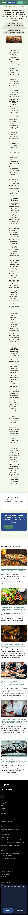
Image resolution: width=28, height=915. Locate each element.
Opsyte (14, 195)
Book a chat (8, 527)
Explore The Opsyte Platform (13, 507)
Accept (8, 910)
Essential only (20, 910)
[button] (25, 2)
